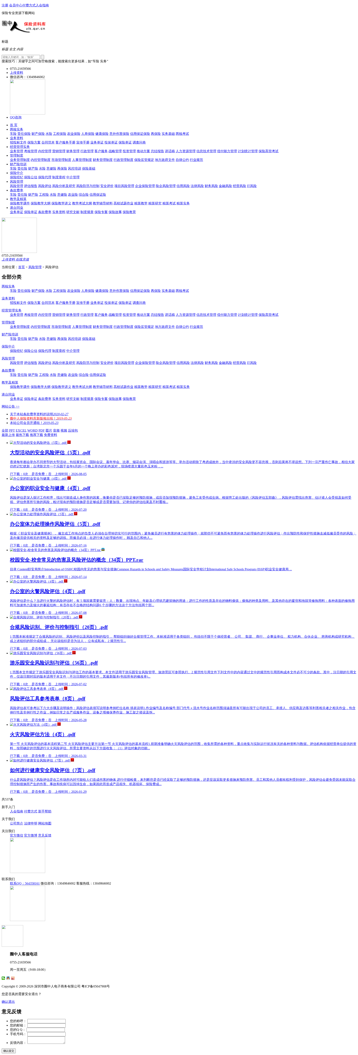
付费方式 (29, 5)
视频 (63, 430)
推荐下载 (36, 435)
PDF (42, 430)
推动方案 (143, 151)
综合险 (84, 194)
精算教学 (141, 203)
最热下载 (22, 435)
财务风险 (211, 186)
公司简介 (16, 823)
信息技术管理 (206, 151)
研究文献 (73, 212)
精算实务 (183, 203)
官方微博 (30, 835)
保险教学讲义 (61, 203)
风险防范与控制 (87, 186)
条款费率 (16, 190)
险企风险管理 (166, 186)
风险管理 (16, 181)
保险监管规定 (144, 160)
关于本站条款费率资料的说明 (39, 414)
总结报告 (157, 151)
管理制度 (16, 155)
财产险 (33, 168)
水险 (49, 133)
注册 (5, 5)
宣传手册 (83, 142)
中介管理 (73, 177)
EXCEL (21, 430)
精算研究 (155, 203)
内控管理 (44, 151)
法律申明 (30, 823)
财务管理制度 (103, 160)
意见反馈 (44, 835)
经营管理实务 (20, 146)
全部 (5, 430)
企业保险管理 (145, 186)
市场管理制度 (61, 160)
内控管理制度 (41, 160)
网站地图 (44, 823)
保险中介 (16, 173)
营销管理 (58, 151)
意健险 (51, 168)
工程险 (44, 194)
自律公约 (182, 160)
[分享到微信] (3, 978)
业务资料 (16, 138)
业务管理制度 (20, 160)
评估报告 (30, 186)
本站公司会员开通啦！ (34, 423)
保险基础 (88, 168)
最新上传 (8, 435)
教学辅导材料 (103, 203)
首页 (21, 267)
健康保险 (102, 133)
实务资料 (58, 212)
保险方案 (34, 142)
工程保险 (59, 133)
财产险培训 (18, 164)
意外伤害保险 (119, 133)
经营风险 (239, 186)
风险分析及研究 (63, 186)
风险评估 (44, 186)
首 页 (13, 125)
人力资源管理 (186, 151)
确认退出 (8, 1001)
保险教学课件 (20, 203)
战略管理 (115, 151)
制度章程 (58, 177)
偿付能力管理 (227, 151)
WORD (32, 430)
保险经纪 (16, 177)
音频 (56, 430)
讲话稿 (170, 151)
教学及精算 (18, 199)
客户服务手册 (65, 142)
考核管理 (30, 151)
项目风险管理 (124, 186)
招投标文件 (18, 142)
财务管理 (73, 151)
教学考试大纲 (82, 203)
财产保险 (38, 133)
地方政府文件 (165, 160)
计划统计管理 (248, 151)
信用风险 (183, 186)
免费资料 (50, 435)
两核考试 (182, 133)
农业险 (73, 194)
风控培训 (74, 168)
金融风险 (225, 186)
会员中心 (15, 5)
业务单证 (97, 142)
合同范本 (48, 142)
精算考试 (169, 203)
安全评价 (107, 186)
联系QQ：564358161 (25, 883)
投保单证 (111, 142)
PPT (12, 430)
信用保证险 (98, 194)
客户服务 (101, 151)
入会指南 (42, 5)
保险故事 (115, 212)
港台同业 (16, 207)
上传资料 (16, 72)
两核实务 (16, 129)
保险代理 (44, 177)
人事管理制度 (82, 160)
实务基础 (168, 133)
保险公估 (30, 177)
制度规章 (87, 212)
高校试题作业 (123, 203)
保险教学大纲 (41, 203)
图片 (49, 430)
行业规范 (196, 160)
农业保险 (73, 133)
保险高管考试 (268, 151)
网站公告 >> (10, 406)
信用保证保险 (140, 133)
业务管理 (16, 151)
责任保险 (24, 133)
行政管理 (87, 151)
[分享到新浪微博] (13, 978)
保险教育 (129, 212)
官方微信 (16, 835)
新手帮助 (44, 811)
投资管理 (129, 151)
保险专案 (101, 212)
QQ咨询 (16, 117)
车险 (13, 133)
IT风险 (252, 186)
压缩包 (73, 430)
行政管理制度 (123, 160)
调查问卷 (139, 142)
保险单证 (125, 142)
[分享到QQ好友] (8, 978)
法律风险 (197, 186)
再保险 (156, 133)
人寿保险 (87, 133)
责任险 (22, 168)
